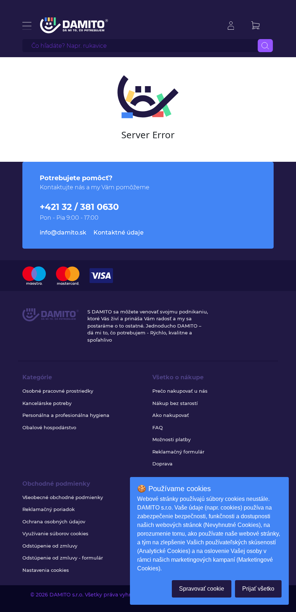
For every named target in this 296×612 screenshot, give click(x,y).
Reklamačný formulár (178, 452)
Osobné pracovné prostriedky (57, 391)
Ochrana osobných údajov (53, 521)
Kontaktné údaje (118, 232)
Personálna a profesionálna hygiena (65, 415)
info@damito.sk (63, 232)
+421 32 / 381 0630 (79, 207)
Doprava (162, 464)
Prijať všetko (258, 589)
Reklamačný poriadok (48, 509)
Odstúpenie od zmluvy (49, 546)
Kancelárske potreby (46, 403)
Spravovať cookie (201, 589)
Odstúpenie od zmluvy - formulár (62, 558)
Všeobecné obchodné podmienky (62, 497)
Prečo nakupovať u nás (180, 391)
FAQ (157, 427)
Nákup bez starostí (175, 403)
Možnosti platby (171, 439)
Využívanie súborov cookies (55, 533)
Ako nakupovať (170, 415)
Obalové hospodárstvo (49, 427)
